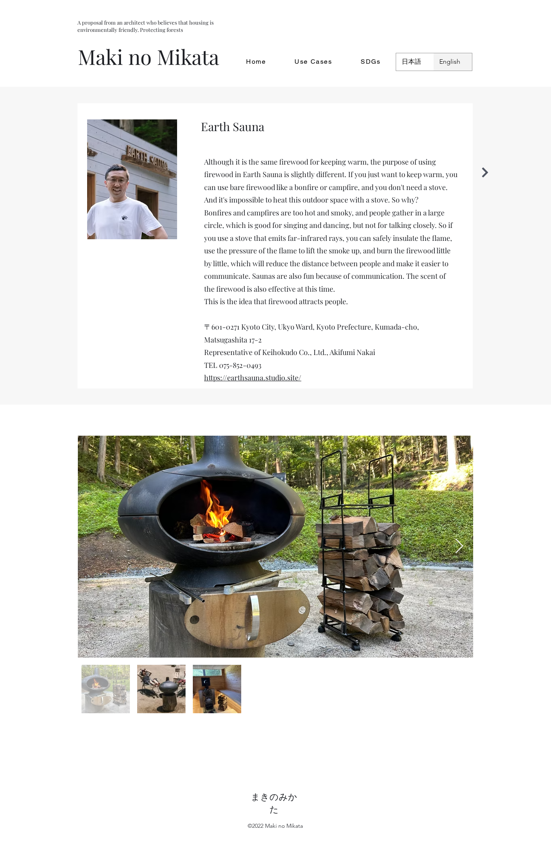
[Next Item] (459, 546)
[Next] (485, 172)
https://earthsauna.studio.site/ (252, 377)
